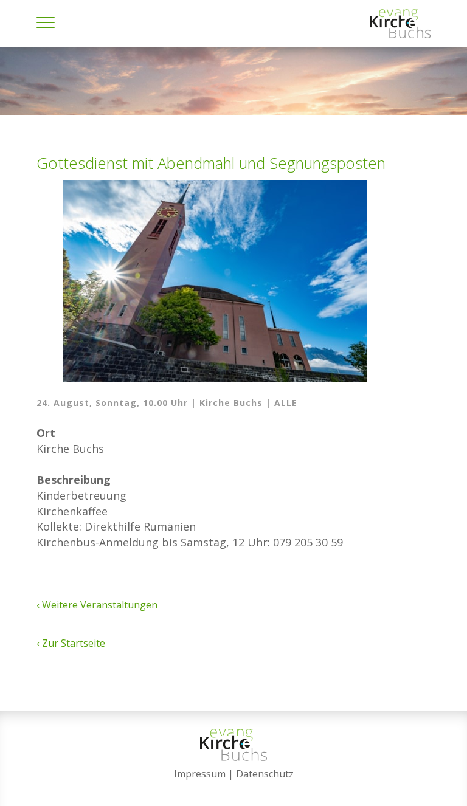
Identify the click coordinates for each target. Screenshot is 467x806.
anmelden (234, 789)
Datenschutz (265, 773)
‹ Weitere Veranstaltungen (96, 604)
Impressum (200, 773)
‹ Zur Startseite (70, 643)
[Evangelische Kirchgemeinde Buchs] (400, 23)
